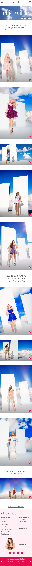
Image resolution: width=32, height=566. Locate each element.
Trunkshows (23, 521)
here (19, 564)
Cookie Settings (6, 534)
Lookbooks (22, 519)
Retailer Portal (24, 528)
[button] (2, 2)
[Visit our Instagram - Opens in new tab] (14, 553)
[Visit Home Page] (16, 2)
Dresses (3, 519)
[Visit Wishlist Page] (30, 2)
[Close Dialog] (1, 561)
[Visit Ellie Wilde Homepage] (8, 513)
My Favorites (5, 521)
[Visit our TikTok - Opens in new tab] (22, 553)
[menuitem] (2, 2)
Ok (30, 561)
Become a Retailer (24, 527)
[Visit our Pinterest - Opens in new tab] (18, 553)
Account (4, 523)
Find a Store (5, 524)
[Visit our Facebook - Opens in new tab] (10, 553)
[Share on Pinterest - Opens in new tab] (30, 80)
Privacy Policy (6, 529)
